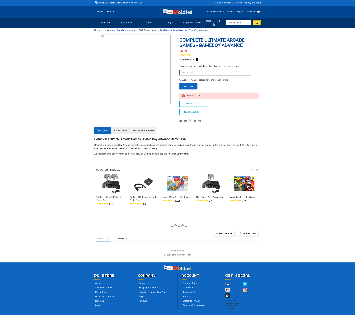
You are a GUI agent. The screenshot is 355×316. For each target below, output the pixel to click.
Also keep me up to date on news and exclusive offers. (205, 80)
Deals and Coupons (104, 296)
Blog (97, 305)
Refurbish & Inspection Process (154, 292)
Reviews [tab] (101, 238)
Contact (99, 11)
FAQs (141, 296)
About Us (110, 11)
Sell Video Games (215, 11)
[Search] (257, 22)
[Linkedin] (195, 121)
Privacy (186, 296)
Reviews (143, 301)
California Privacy (191, 301)
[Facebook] (180, 121)
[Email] (185, 121)
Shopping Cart (189, 292)
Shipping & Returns (148, 287)
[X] (190, 121)
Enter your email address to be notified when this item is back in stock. (209, 66)
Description (102, 130)
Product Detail (120, 130)
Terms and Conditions (193, 305)
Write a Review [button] (249, 233)
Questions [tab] (119, 238)
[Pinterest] (199, 121)
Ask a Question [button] (225, 233)
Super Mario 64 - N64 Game (176, 196)
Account (230, 11)
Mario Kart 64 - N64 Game (242, 196)
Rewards (99, 301)
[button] (253, 170)
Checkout (250, 11)
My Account (188, 287)
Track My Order (189, 283)
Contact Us (144, 283)
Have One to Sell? (191, 112)
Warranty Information (143, 130)
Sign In (240, 11)
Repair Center (101, 292)
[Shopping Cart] (258, 11)
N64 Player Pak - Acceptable (209, 196)
